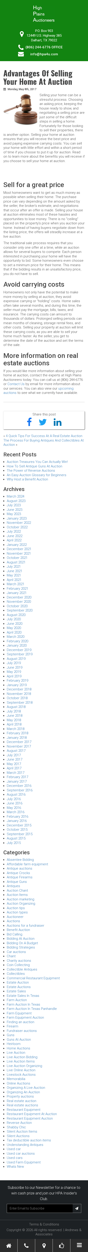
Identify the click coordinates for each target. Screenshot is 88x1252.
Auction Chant (17, 890)
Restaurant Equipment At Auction (32, 1114)
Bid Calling (14, 934)
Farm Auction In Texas (23, 1004)
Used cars (15, 1158)
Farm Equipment (19, 1013)
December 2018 (19, 689)
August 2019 (16, 659)
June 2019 (14, 667)
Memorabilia (16, 1079)
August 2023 (16, 501)
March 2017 (15, 773)
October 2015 (17, 830)
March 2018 (15, 729)
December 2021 (19, 549)
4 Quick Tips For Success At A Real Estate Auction (44, 436)
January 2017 (17, 781)
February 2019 (17, 680)
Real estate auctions (22, 1105)
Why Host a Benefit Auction (27, 479)
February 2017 (17, 777)
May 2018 (14, 720)
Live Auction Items (21, 1061)
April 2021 (14, 580)
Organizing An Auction (23, 1092)
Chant (11, 956)
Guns (10, 1035)
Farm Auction (17, 1000)
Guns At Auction (19, 1040)
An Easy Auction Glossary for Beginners (36, 475)
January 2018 (17, 738)
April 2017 (14, 768)
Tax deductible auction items (29, 1140)
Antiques (13, 886)
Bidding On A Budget (22, 943)
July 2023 (14, 505)
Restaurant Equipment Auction (30, 1118)
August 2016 (16, 794)
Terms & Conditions (44, 1224)
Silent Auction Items (22, 1131)
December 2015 (19, 825)
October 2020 (17, 606)
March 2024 (15, 496)
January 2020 (17, 645)
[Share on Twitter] (43, 422)
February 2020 (17, 641)
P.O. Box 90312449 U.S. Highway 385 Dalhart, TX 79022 (44, 35)
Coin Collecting (18, 965)
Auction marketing (20, 899)
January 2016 (17, 821)
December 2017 (19, 742)
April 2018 (14, 724)
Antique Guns (17, 882)
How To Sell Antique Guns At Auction (34, 466)
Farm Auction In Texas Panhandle (32, 1009)
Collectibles (16, 974)
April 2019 (14, 676)
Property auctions (20, 1096)
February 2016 (17, 817)
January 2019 (17, 685)
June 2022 (14, 536)
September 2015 (19, 834)
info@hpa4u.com (44, 54)
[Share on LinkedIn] (57, 422)
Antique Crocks (18, 873)
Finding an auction (20, 1022)
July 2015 (14, 843)
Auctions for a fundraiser (25, 926)
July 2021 (14, 567)
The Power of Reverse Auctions (31, 471)
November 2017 (19, 746)
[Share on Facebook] (29, 422)
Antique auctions (19, 868)
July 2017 (14, 755)
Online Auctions (18, 1083)
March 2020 (15, 637)
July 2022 (14, 531)
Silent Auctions (18, 1136)
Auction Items (17, 895)
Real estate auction (21, 1101)
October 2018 (17, 698)
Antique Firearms (19, 877)
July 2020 (14, 619)
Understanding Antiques (25, 1145)
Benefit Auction (18, 930)
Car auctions (16, 952)
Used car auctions (21, 1154)
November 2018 (19, 694)
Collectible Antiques (22, 969)
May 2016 (14, 808)
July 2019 (14, 663)
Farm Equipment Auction (25, 1017)
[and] (44, 1246)
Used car (14, 1149)
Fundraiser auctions (22, 1031)
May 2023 (14, 514)
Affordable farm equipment (27, 864)
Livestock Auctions (21, 1075)
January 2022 (17, 545)
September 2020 (19, 610)
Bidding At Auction (21, 939)
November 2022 (19, 523)
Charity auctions (19, 961)
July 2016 (14, 799)
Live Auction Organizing (24, 1066)
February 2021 (17, 589)
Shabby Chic (16, 1127)
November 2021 (19, 553)
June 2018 (14, 716)
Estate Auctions (19, 987)
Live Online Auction (21, 1070)
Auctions (13, 921)
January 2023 (17, 518)
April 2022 (14, 540)
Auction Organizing (21, 904)
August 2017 (16, 751)
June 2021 (14, 571)
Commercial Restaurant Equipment (33, 978)
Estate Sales (16, 991)
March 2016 (15, 812)
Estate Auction (18, 982)
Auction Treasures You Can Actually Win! (37, 462)
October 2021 (17, 558)
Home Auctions (18, 1048)
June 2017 (14, 759)
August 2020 (16, 615)
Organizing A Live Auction (26, 1088)
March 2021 (15, 584)
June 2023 (14, 510)
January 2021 (17, 593)
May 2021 (14, 575)
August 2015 (16, 838)
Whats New (15, 1167)
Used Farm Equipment (24, 1162)
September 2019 (19, 654)
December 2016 (19, 786)
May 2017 (14, 764)
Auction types (17, 912)
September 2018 (19, 703)
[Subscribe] (76, 1208)
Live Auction (16, 1053)
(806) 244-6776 (38, 47)
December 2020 (19, 597)
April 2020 (14, 632)
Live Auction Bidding (22, 1057)
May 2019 (14, 672)
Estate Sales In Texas (23, 996)
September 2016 (19, 790)
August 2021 (16, 562)
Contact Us (16, 384)
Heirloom (14, 1044)
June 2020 (14, 624)
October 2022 (17, 527)
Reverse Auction (19, 1123)
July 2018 (14, 711)
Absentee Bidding (20, 860)
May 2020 (14, 628)
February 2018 (17, 733)
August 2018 (16, 707)
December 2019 (19, 650)
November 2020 (19, 602)
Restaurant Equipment (23, 1110)
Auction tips (16, 908)
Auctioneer (15, 917)
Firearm (12, 1026)
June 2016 (14, 803)
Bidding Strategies (21, 947)
